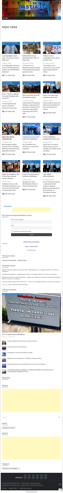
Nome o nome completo (17, 219)
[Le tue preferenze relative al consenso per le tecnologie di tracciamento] (60, 490)
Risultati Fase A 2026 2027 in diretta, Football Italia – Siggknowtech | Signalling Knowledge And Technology (27, 277)
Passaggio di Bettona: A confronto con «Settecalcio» (44, 274)
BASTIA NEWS (8, 42)
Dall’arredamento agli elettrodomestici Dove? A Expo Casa (30, 58)
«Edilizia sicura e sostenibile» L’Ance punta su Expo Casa (51, 58)
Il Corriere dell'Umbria (8, 83)
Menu (6, 18)
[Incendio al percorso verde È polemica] (4, 348)
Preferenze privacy (25, 488)
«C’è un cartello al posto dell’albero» (13, 334)
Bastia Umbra (15, 42)
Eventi (4, 44)
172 (45, 477)
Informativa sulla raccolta (31, 491)
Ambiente (5, 294)
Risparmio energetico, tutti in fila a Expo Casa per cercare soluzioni (10, 176)
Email (12, 225)
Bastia (4, 42)
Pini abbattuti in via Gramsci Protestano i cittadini (19, 352)
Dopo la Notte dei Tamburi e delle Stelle (18, 284)
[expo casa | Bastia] (31, 8)
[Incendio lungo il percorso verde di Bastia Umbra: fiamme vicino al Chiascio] (4, 366)
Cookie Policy (13, 488)
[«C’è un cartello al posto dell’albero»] (31, 313)
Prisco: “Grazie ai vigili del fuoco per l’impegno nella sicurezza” (10, 96)
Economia (55, 42)
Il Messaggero (26, 83)
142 (37, 477)
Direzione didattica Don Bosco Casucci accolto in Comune (22, 341)
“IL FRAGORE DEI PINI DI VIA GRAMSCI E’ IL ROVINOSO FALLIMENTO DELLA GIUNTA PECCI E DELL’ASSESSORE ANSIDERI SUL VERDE (30, 370)
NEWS (58, 18)
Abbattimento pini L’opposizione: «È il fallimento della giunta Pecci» (24, 358)
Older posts (7, 206)
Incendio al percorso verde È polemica (17, 347)
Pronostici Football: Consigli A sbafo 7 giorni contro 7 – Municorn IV (18, 281)
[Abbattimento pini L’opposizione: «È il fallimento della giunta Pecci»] (4, 360)
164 (41, 477)
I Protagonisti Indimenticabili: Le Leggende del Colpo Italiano (16, 274)
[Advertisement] (31, 209)
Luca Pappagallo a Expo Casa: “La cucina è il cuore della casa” (10, 58)
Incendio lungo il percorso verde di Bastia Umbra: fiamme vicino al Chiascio (26, 364)
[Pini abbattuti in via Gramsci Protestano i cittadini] (4, 354)
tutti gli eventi (31, 250)
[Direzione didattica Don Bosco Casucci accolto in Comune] (4, 343)
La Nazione (35, 42)
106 (29, 477)
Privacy (4, 488)
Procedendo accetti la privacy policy (22, 231)
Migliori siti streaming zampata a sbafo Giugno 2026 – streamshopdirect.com (20, 269)
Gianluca (5, 336)
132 (33, 477)
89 (25, 477)
